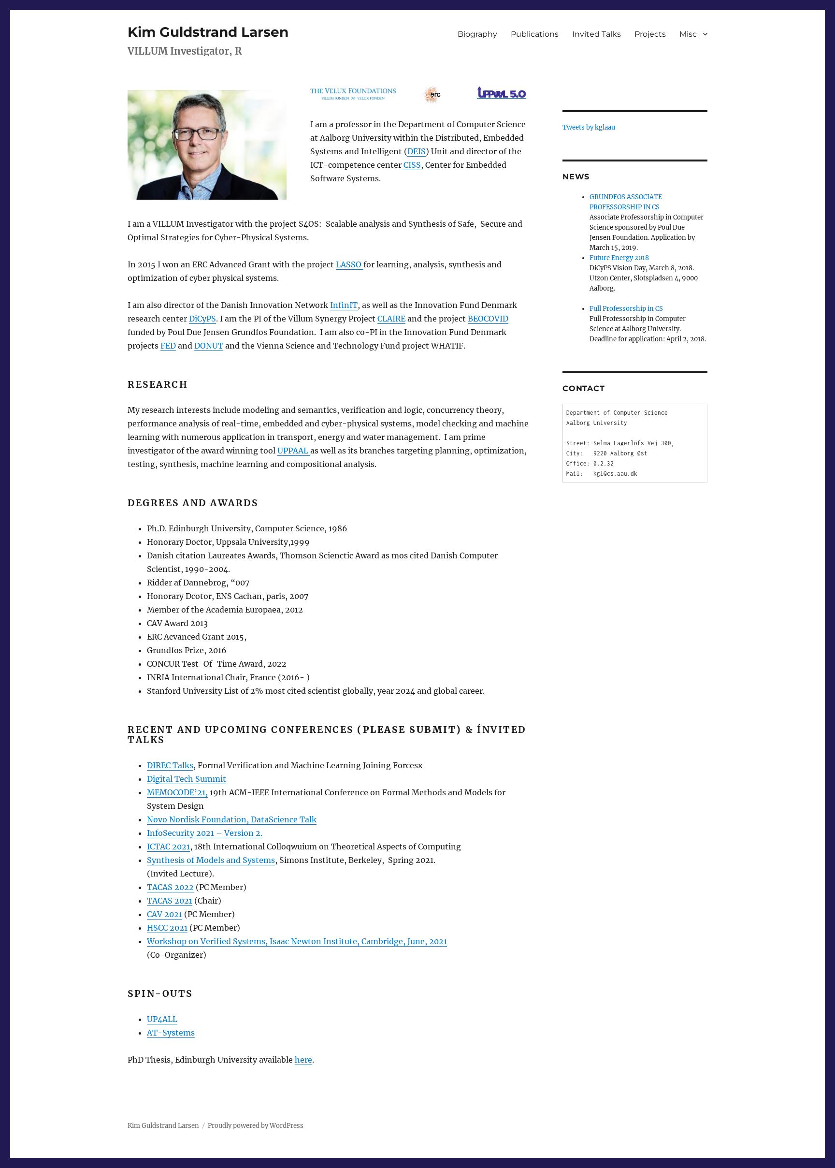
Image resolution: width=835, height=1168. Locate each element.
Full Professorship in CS (626, 309)
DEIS (416, 151)
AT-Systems (171, 1032)
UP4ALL (162, 1019)
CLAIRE (391, 318)
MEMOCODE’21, (177, 792)
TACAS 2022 (170, 887)
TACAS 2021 (169, 900)
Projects (650, 34)
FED (168, 345)
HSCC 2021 (167, 928)
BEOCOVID (488, 318)
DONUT (208, 345)
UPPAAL (293, 450)
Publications (535, 34)
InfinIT (344, 305)
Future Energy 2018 (619, 258)
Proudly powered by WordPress (255, 1126)
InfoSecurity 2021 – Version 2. (204, 833)
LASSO (349, 264)
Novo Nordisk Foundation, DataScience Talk (232, 819)
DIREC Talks (170, 765)
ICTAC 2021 (168, 846)
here (303, 1060)
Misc (688, 34)
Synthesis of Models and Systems (211, 860)
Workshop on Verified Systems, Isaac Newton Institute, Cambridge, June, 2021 (297, 941)
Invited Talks (596, 34)
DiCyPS (202, 318)
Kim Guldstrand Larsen (208, 32)
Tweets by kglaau (588, 127)
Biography (477, 34)
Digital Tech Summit (186, 779)
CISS (412, 165)
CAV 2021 (164, 914)
